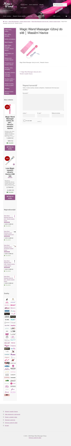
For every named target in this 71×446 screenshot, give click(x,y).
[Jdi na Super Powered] (7, 375)
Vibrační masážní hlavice (11, 411)
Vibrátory (7, 88)
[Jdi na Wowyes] (13, 383)
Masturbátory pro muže (9, 54)
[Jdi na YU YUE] (7, 395)
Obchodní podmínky (10, 420)
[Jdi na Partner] (13, 357)
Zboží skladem (24, 7)
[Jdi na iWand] (13, 322)
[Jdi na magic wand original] (13, 340)
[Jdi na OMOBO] (13, 351)
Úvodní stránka (7, 16)
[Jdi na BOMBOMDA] (7, 305)
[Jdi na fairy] (13, 314)
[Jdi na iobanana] (7, 322)
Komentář (25, 93)
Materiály (41, 4)
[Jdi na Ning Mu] (13, 349)
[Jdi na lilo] (7, 331)
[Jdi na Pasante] (7, 360)
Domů (6, 21)
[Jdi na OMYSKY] (7, 354)
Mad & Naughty (9, 42)
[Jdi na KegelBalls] (7, 325)
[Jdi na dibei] (7, 308)
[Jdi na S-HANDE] (13, 366)
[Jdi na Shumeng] (7, 372)
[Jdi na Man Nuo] (7, 343)
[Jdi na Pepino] (13, 360)
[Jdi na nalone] (13, 346)
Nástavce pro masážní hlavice (9, 59)
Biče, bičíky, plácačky (8, 35)
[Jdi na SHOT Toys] (13, 369)
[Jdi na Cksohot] (13, 305)
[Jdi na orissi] (7, 357)
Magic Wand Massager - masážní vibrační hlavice (19, 21)
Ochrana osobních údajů (11, 422)
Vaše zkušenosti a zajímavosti (12, 414)
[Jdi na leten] (7, 328)
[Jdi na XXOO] (7, 389)
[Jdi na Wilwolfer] (7, 383)
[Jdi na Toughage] (13, 378)
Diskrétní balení (24, 4)
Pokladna (37, 16)
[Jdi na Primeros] (7, 366)
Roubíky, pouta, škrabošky (9, 68)
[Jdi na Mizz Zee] (7, 346)
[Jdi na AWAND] (13, 302)
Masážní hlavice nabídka (19, 16)
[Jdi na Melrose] (13, 343)
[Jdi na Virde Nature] (7, 380)
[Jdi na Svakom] (13, 375)
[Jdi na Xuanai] (13, 386)
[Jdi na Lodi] (13, 331)
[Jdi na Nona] (7, 351)
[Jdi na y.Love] (13, 389)
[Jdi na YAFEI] (7, 392)
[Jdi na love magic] (7, 334)
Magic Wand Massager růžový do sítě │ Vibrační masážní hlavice (46, 21)
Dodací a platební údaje (11, 417)
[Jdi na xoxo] (7, 386)
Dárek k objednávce (33, 4)
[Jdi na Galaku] (7, 320)
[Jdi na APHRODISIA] (7, 302)
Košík (43, 16)
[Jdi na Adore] (7, 299)
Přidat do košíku (11, 148)
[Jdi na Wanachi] (13, 380)
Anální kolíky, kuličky (8, 30)
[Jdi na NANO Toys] (7, 349)
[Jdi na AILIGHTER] (13, 299)
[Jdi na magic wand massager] (7, 340)
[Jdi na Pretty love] (13, 363)
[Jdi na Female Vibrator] (7, 317)
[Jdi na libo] (13, 328)
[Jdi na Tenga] (7, 378)
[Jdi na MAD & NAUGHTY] (13, 337)
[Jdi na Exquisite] (7, 314)
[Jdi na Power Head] (7, 363)
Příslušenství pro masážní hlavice (9, 63)
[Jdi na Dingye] (13, 308)
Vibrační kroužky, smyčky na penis (9, 84)
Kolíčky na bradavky (10, 39)
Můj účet (30, 16)
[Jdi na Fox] (13, 317)
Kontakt (7, 425)
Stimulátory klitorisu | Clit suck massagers (10, 74)
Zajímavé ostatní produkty (9, 92)
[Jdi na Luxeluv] (7, 337)
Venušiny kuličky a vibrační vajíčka (9, 79)
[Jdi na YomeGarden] (13, 392)
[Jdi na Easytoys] (13, 311)
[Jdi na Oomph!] (13, 354)
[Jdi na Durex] (7, 311)
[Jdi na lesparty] (13, 325)
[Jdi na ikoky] (13, 320)
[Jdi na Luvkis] (13, 334)
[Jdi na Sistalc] (13, 372)
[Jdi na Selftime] (7, 369)
